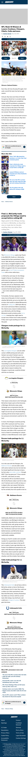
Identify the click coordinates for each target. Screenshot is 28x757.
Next (22, 58)
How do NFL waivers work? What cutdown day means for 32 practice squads (14, 695)
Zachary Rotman (7, 232)
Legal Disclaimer (21, 735)
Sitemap (18, 727)
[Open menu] (2, 2)
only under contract (15, 472)
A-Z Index (4, 727)
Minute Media (8, 743)
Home (2, 201)
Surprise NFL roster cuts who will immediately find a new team (11, 681)
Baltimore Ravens (9, 201)
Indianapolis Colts (9, 585)
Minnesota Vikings (9, 255)
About (3, 720)
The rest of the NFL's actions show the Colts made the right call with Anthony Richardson (14, 676)
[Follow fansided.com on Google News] (24, 147)
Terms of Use (20, 733)
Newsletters (4, 730)
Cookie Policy (5, 735)
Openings (4, 723)
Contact (18, 720)
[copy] (10, 36)
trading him (11, 304)
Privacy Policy (5, 733)
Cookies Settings (21, 738)
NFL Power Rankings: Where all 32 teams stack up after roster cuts (13, 685)
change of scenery (13, 600)
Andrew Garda (7, 33)
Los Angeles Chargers (10, 350)
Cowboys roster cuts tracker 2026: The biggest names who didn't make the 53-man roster (14, 690)
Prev (5, 58)
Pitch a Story (19, 730)
